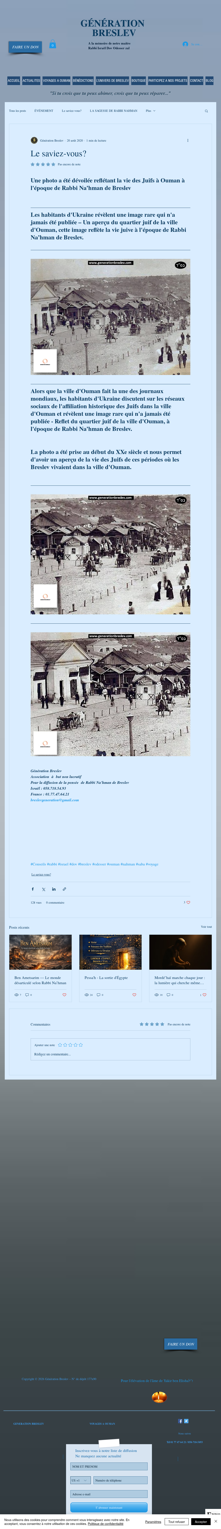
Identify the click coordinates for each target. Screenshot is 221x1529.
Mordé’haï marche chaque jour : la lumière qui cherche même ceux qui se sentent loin (180, 980)
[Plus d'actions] (187, 140)
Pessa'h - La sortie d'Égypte (106, 977)
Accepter (201, 1522)
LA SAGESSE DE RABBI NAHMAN (113, 111)
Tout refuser (176, 1522)
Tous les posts (17, 111)
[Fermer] (215, 1522)
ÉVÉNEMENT (44, 111)
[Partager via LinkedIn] (54, 889)
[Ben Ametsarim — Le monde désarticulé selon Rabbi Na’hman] (40, 952)
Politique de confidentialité (105, 1523)
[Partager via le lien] (64, 889)
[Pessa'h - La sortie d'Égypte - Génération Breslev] (110, 952)
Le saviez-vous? (71, 111)
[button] (52, 44)
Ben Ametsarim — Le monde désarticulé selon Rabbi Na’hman (40, 980)
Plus (148, 111)
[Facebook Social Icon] (180, 1421)
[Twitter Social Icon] (186, 1421)
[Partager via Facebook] (33, 889)
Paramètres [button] (153, 1522)
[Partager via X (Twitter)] (43, 889)
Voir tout (206, 927)
